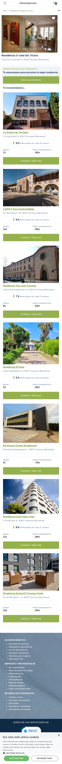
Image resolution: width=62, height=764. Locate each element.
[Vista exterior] (19, 49)
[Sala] (35, 49)
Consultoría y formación (19, 709)
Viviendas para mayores (20, 656)
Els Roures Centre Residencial (19, 445)
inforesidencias (28, 3)
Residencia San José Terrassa (19, 286)
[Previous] (6, 34)
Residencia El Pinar (13, 367)
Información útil (16, 659)
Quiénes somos (16, 697)
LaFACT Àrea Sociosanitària (18, 209)
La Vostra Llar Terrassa (15, 132)
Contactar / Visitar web (31, 161)
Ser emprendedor (17, 667)
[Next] (53, 34)
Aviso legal (13, 703)
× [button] (59, 735)
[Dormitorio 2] (29, 49)
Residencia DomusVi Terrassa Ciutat (23, 593)
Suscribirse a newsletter (19, 706)
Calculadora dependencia (20, 647)
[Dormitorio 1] (24, 49)
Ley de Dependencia (18, 650)
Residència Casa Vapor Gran (18, 516)
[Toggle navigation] (4, 3)
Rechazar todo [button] (44, 758)
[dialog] (31, 748)
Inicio (5, 11)
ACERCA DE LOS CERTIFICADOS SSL (31, 722)
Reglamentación (16, 673)
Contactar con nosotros (19, 700)
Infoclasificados (16, 679)
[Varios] (40, 49)
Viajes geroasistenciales (20, 688)
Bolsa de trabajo (16, 682)
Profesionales (15, 676)
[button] (31, 731)
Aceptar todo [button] (17, 758)
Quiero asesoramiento (31, 80)
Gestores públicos (17, 685)
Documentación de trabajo (21, 670)
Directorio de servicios (19, 644)
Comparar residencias (19, 653)
